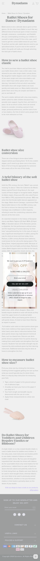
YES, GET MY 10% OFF (20, 284)
